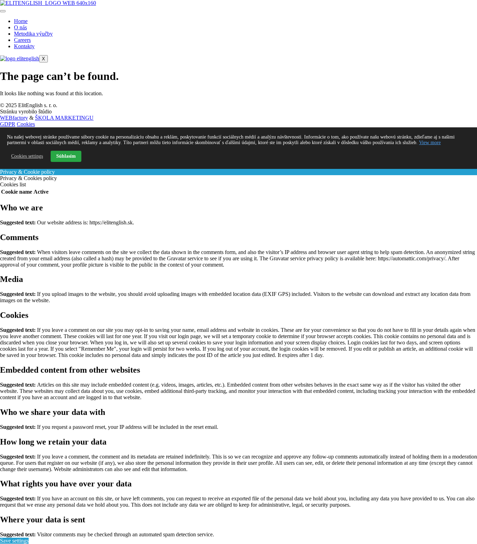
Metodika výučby (33, 34)
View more (430, 142)
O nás (20, 27)
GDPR (7, 124)
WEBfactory (14, 118)
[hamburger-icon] (3, 11)
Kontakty (24, 46)
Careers (22, 40)
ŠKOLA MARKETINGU (64, 118)
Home (21, 21)
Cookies (26, 124)
